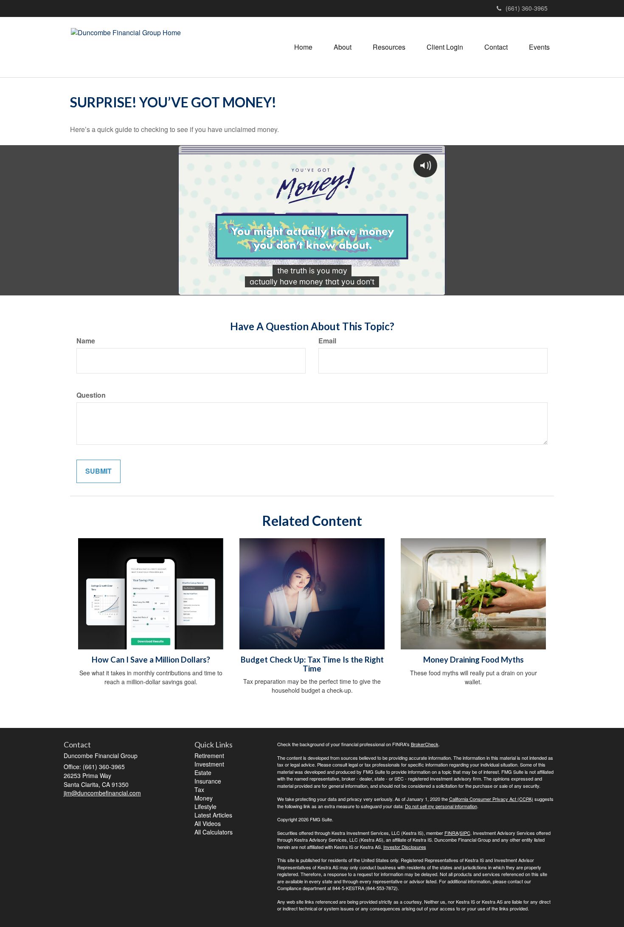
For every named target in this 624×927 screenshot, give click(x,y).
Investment (209, 764)
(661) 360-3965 (527, 8)
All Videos (207, 823)
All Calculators (213, 832)
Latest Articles (213, 815)
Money (203, 798)
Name (85, 341)
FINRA (451, 832)
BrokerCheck (424, 744)
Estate (202, 772)
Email (327, 341)
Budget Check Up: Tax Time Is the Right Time (312, 664)
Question (91, 395)
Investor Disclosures (404, 846)
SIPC (465, 832)
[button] (342, 47)
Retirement (209, 755)
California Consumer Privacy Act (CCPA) (491, 798)
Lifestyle (205, 806)
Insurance (207, 781)
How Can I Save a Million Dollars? (151, 659)
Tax (199, 789)
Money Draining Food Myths (473, 659)
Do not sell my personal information (441, 806)
